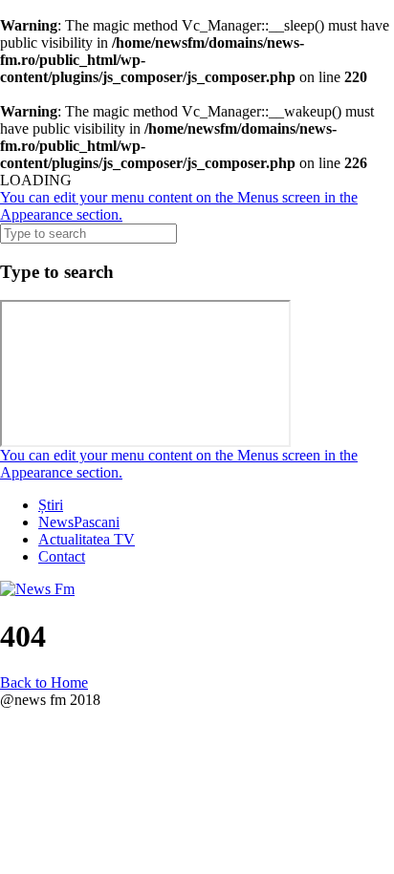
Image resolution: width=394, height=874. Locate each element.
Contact (61, 556)
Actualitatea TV (86, 539)
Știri (50, 505)
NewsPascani (79, 522)
